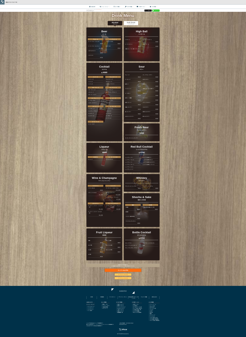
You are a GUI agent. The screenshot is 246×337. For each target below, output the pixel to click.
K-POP (151, 311)
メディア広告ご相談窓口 (155, 320)
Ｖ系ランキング (120, 309)
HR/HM (151, 312)
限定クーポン (105, 304)
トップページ (88, 9)
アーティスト (152, 316)
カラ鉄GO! (135, 305)
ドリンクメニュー (91, 306)
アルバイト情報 (144, 297)
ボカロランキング (120, 308)
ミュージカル (152, 305)
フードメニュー (91, 307)
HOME (91, 297)
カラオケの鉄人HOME (123, 282)
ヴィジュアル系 (153, 308)
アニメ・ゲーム (153, 304)
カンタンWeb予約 (123, 270)
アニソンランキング (121, 307)
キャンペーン (105, 308)
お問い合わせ (154, 297)
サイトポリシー (112, 297)
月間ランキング (120, 304)
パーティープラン (106, 305)
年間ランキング (120, 305)
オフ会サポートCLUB (137, 307)
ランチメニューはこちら (123, 278)
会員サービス (135, 304)
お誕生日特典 (105, 307)
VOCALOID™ (152, 307)
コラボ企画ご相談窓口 (154, 319)
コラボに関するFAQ (154, 317)
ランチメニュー (91, 309)
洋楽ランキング (120, 311)
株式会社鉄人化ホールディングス (133, 297)
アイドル (151, 309)
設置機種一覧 (120, 312)
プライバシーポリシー (123, 297)
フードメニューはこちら (123, 274)
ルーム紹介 (90, 310)
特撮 (151, 313)
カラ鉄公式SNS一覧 (137, 309)
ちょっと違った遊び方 (137, 308)
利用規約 (102, 297)
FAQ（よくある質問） (137, 312)
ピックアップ (152, 315)
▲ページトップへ (123, 281)
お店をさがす (89, 302)
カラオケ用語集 (136, 311)
